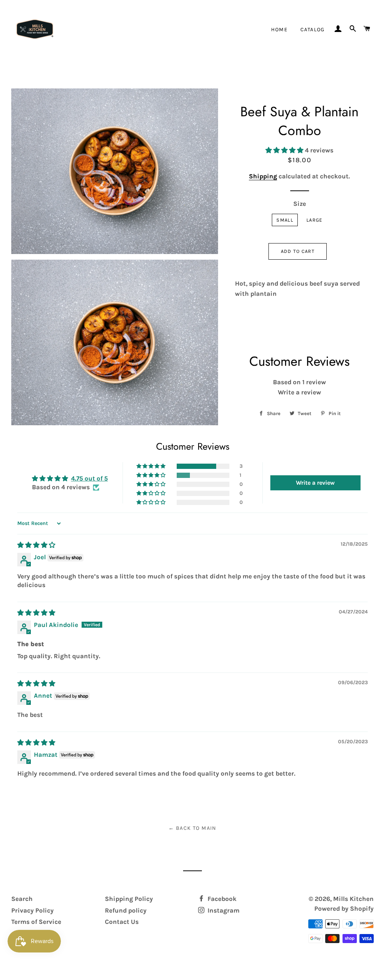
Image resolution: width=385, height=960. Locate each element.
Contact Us (122, 921)
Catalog (312, 29)
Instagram (222, 910)
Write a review (299, 392)
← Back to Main (192, 828)
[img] (36, 545)
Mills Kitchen (353, 898)
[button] (285, 150)
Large (314, 220)
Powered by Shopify (344, 908)
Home (279, 29)
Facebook (221, 898)
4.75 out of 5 (89, 478)
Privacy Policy (32, 910)
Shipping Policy (129, 898)
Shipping (263, 176)
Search (22, 898)
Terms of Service (36, 921)
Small (284, 220)
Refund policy (126, 910)
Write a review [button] (315, 482)
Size (299, 203)
